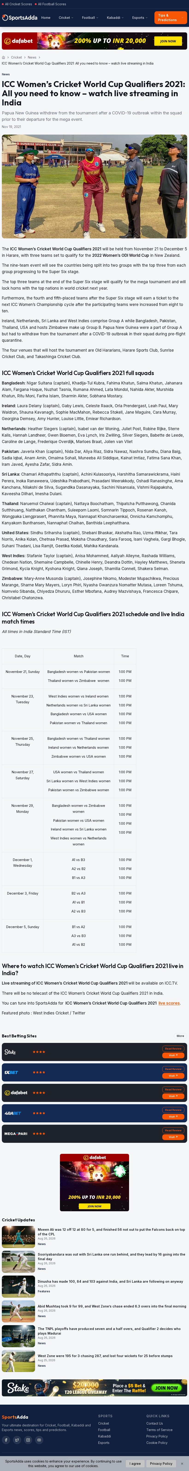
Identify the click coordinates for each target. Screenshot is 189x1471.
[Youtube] (39, 1440)
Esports (138, 18)
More (180, 1036)
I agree (135, 1463)
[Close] (182, 1463)
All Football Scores (52, 4)
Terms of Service (159, 1430)
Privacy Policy (157, 1436)
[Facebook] (6, 1440)
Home (45, 18)
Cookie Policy (157, 1443)
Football (88, 18)
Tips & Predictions (167, 17)
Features (44, 1291)
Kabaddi (113, 18)
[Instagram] (28, 1440)
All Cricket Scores (18, 4)
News (32, 57)
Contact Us (154, 1423)
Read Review (173, 1048)
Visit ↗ (173, 1055)
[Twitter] (17, 1440)
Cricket (64, 18)
